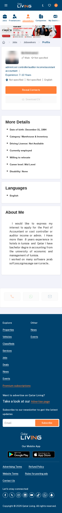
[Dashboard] (56, 5)
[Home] (3, 42)
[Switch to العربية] (43, 5)
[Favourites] (49, 5)
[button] (31, 31)
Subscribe (47, 423)
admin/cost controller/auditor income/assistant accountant (30, 69)
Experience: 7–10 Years (18, 74)
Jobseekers (30, 42)
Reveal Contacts (31, 90)
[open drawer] (6, 5)
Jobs (15, 42)
